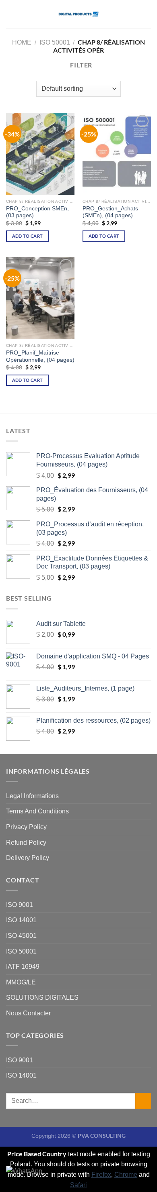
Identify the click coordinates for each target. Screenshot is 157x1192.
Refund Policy (26, 842)
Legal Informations (32, 796)
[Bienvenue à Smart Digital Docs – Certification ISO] (78, 14)
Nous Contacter (28, 1013)
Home (21, 42)
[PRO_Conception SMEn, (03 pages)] (40, 154)
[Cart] (147, 14)
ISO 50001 (54, 42)
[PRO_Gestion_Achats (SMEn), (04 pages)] (117, 154)
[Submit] (143, 1100)
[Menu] (11, 14)
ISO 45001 (21, 935)
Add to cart (27, 235)
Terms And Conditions (37, 811)
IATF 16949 (22, 966)
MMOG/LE (21, 982)
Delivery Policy (27, 857)
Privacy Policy (26, 826)
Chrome (125, 1174)
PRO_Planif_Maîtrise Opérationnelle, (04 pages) (40, 356)
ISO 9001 (19, 904)
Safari (78, 1185)
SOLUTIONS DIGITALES (42, 997)
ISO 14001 (21, 920)
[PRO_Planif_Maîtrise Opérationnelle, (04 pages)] (40, 298)
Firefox (101, 1174)
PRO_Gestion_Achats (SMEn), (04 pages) (110, 212)
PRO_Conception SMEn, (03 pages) (37, 212)
